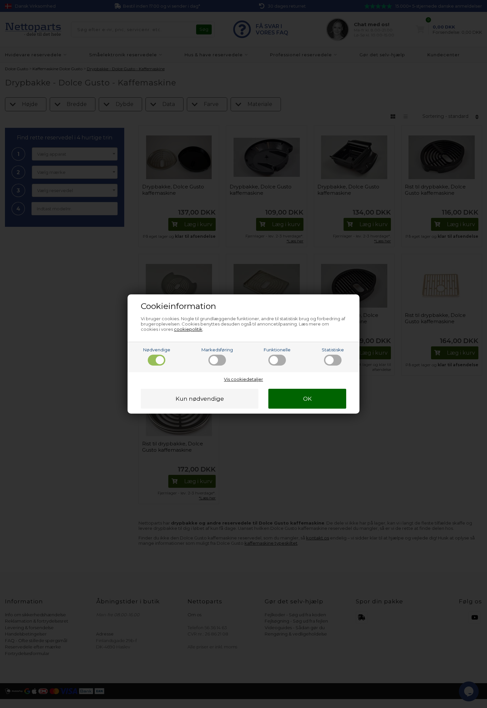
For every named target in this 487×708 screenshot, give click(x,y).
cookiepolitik (188, 329)
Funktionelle (277, 349)
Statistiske (333, 349)
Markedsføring (217, 349)
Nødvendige (156, 349)
